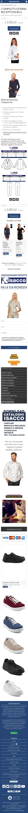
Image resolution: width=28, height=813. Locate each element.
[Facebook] (4, 787)
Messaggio (4, 332)
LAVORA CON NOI (14, 768)
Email (2, 326)
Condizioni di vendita (14, 750)
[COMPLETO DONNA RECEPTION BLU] (14, 50)
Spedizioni (14, 779)
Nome (2, 321)
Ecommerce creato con (14, 810)
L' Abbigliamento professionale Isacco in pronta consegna (14, 775)
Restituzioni (14, 771)
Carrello (13, 744)
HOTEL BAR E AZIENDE (7, 5)
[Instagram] (11, 787)
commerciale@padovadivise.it (14, 808)
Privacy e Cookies (14, 747)
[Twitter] (7, 787)
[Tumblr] (18, 787)
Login (14, 756)
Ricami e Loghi (14, 762)
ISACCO (20, 265)
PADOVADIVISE (14, 1)
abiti (14, 265)
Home (14, 741)
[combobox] (14, 18)
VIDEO (14, 765)
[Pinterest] (15, 787)
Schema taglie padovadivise (14, 759)
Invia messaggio (14, 347)
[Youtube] (23, 787)
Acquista (14, 28)
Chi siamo (14, 753)
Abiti (15, 5)
